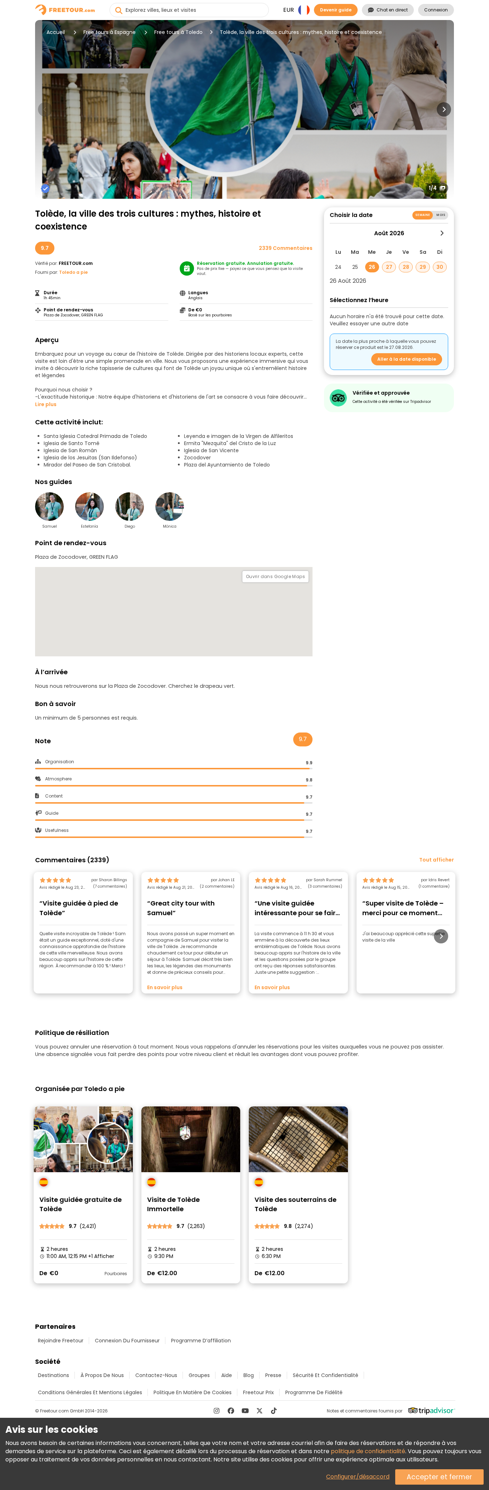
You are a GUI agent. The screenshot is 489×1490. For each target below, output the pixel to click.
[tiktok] (274, 1410)
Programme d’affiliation (201, 1340)
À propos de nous (102, 1375)
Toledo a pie (73, 272)
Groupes (199, 1375)
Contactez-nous (156, 1375)
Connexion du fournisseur (127, 1340)
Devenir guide (336, 10)
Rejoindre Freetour (60, 1340)
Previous (45, 109)
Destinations (53, 1375)
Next (444, 109)
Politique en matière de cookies (193, 1392)
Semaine (422, 215)
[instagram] (216, 1410)
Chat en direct (392, 10)
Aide (226, 1375)
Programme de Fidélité (314, 1392)
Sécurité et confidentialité (325, 1375)
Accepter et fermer (439, 1477)
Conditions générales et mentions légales (90, 1392)
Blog (248, 1375)
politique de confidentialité (368, 1451)
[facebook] (231, 1410)
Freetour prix (258, 1392)
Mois (440, 215)
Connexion (436, 10)
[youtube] (245, 1410)
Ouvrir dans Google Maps (275, 576)
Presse (273, 1375)
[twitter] (259, 1410)
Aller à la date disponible (406, 359)
